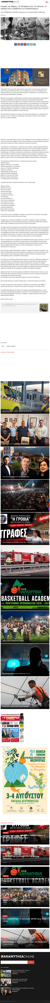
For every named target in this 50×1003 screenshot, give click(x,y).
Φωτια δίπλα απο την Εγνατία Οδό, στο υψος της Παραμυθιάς (16, 575)
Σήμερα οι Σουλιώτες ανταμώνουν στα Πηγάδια (13, 640)
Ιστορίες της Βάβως (11, 346)
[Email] (31, 44)
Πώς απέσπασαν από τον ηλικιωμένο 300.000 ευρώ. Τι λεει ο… (17, 673)
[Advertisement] (25, 59)
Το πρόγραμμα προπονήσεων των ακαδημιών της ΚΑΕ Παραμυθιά (17, 607)
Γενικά (2, 346)
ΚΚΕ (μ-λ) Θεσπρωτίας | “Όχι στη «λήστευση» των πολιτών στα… (17, 411)
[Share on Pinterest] (25, 44)
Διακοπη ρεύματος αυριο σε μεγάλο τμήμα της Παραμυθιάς (16, 706)
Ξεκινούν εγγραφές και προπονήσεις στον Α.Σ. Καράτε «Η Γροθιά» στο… (19, 542)
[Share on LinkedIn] (22, 44)
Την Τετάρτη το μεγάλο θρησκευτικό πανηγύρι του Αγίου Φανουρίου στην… (19, 509)
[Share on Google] (18, 44)
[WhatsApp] (34, 44)
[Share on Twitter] (28, 44)
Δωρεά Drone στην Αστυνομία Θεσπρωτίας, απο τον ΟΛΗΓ (16, 443)
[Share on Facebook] (15, 44)
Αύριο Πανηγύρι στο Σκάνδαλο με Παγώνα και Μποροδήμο (16, 476)
